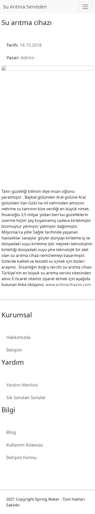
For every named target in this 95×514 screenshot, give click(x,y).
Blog (11, 432)
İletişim (14, 350)
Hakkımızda (18, 337)
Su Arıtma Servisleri (26, 6)
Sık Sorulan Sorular (26, 397)
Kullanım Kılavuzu (24, 445)
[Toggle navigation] (85, 7)
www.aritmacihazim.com (68, 284)
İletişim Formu (21, 457)
